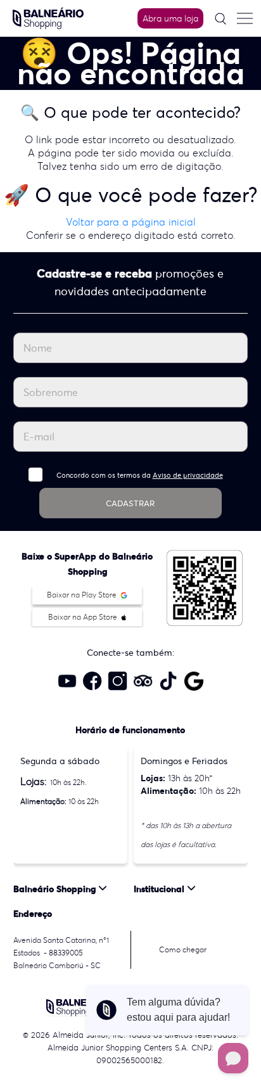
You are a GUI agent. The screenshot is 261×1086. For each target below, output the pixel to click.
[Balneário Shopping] (48, 17)
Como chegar (183, 949)
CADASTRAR (130, 503)
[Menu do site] (244, 18)
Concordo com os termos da (139, 475)
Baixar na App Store (83, 617)
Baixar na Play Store (82, 594)
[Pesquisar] (220, 18)
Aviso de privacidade (188, 475)
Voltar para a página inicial (131, 221)
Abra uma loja (170, 18)
